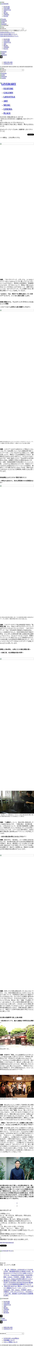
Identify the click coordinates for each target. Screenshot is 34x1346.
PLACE (5, 16)
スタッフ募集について (10, 1342)
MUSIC (5, 13)
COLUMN (6, 8)
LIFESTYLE (7, 10)
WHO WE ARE (8, 62)
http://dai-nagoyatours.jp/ (7, 1242)
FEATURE (6, 6)
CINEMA (6, 14)
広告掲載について (9, 1340)
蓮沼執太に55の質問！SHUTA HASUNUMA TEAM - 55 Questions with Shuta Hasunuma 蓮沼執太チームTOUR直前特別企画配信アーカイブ (18, 1282)
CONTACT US (7, 63)
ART (4, 11)
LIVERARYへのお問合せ (11, 1338)
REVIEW (6, 1312)
